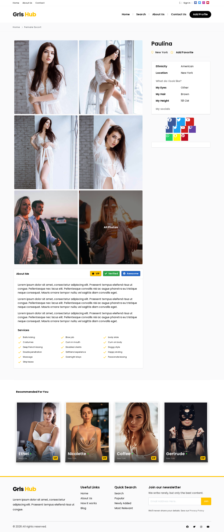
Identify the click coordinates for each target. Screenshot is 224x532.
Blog (83, 508)
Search (119, 493)
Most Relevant (123, 508)
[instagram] (203, 2)
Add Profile (200, 14)
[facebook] (195, 2)
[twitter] (199, 2)
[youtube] (207, 2)
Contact (40, 2)
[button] (179, 2)
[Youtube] (190, 122)
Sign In (186, 2)
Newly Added (122, 503)
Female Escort (32, 27)
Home (16, 2)
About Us (27, 2)
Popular (119, 498)
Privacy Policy (197, 510)
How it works (89, 503)
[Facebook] (172, 122)
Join (206, 501)
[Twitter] (181, 122)
